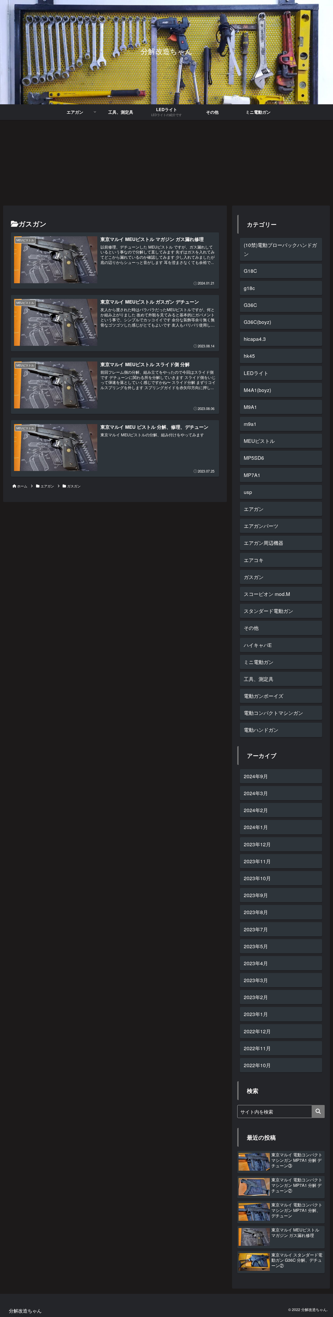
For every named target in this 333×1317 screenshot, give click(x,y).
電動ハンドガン (261, 729)
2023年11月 (257, 861)
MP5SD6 (254, 457)
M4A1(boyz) (257, 389)
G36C (250, 304)
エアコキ (254, 559)
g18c (249, 287)
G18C (250, 270)
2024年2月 (256, 809)
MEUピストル (259, 440)
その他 (251, 627)
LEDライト (256, 372)
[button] (318, 1111)
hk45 (249, 355)
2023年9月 (256, 894)
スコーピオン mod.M (267, 593)
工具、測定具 (258, 678)
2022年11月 (257, 1048)
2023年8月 (256, 911)
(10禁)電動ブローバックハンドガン (280, 249)
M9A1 (250, 406)
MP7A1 (252, 474)
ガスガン (254, 576)
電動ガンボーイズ (263, 695)
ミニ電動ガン (258, 661)
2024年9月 (256, 776)
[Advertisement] (166, 162)
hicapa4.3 (255, 338)
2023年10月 (257, 877)
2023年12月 (257, 844)
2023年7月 (256, 929)
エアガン (254, 508)
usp (248, 491)
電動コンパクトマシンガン (273, 712)
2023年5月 (256, 946)
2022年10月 (257, 1064)
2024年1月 (256, 826)
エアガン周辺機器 (263, 542)
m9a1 (250, 423)
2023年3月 (256, 979)
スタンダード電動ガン (268, 610)
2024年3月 (256, 792)
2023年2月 (256, 996)
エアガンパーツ (261, 525)
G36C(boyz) (257, 321)
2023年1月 (256, 1013)
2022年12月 (257, 1031)
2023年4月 (256, 962)
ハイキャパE (258, 644)
